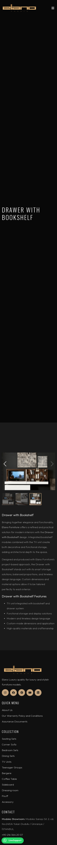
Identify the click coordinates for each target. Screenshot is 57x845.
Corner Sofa (9, 744)
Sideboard (8, 784)
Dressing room (10, 790)
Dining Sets (8, 755)
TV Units (6, 761)
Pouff (5, 796)
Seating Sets (9, 738)
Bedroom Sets (10, 750)
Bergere (6, 773)
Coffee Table (9, 778)
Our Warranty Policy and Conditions (22, 715)
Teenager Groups (12, 767)
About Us (7, 710)
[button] (5, 463)
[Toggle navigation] (53, 9)
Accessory (8, 801)
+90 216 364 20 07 (12, 834)
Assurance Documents (14, 721)
